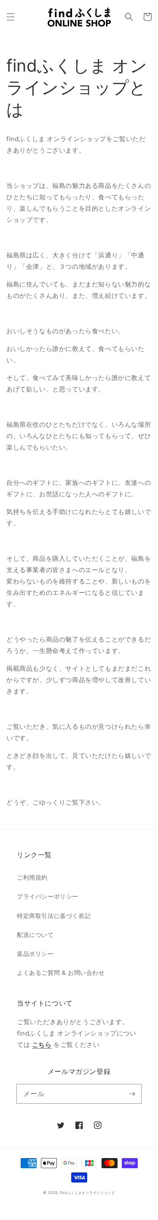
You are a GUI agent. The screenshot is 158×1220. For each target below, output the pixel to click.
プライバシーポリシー (47, 896)
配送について (35, 934)
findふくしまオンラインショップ (87, 1193)
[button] (10, 17)
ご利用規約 (32, 877)
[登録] (132, 1093)
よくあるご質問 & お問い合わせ (61, 972)
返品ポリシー (35, 953)
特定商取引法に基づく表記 (54, 915)
